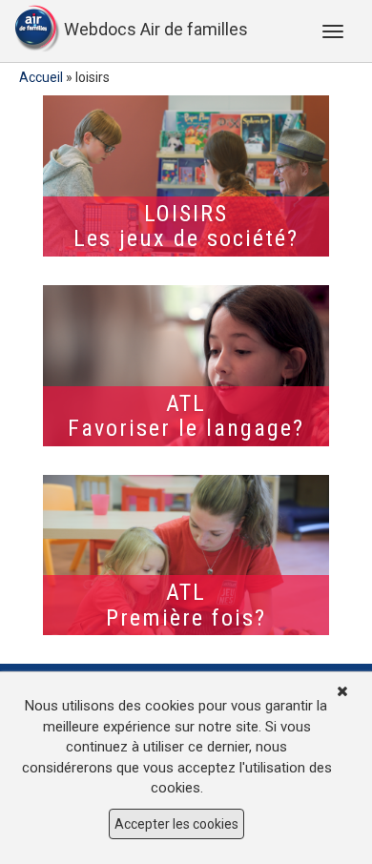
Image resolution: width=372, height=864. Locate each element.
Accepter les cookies (176, 824)
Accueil (41, 77)
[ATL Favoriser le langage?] (186, 365)
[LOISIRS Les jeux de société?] (186, 176)
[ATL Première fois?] (186, 555)
